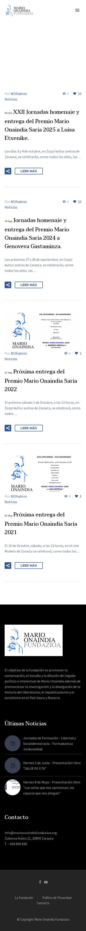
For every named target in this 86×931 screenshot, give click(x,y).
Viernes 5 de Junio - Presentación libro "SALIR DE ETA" (52, 766)
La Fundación (24, 898)
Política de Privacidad (56, 898)
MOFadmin (19, 93)
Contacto (43, 903)
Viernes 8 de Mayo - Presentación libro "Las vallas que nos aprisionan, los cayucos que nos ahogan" (51, 787)
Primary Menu (77, 10)
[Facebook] (40, 882)
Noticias (11, 99)
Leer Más (29, 171)
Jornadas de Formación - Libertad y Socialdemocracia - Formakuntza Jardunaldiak (49, 743)
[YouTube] (46, 882)
